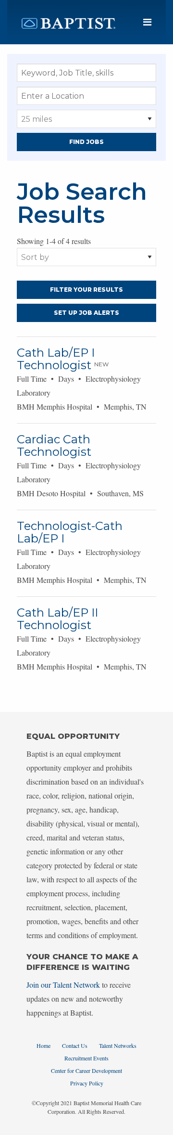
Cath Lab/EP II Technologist (57, 619)
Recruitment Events (86, 1058)
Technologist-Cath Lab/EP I (70, 532)
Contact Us (74, 1045)
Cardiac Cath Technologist (54, 445)
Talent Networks (117, 1045)
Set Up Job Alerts (86, 312)
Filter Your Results (86, 289)
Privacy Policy (86, 1083)
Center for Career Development (86, 1070)
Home (43, 1045)
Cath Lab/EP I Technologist (56, 359)
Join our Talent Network (63, 985)
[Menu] (147, 22)
